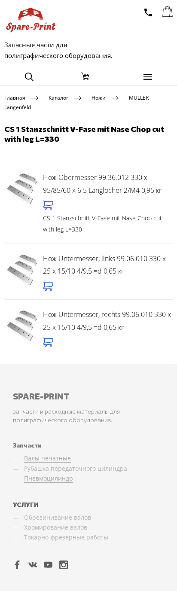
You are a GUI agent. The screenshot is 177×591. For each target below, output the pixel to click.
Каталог (58, 97)
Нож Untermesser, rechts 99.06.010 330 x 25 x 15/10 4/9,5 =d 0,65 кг (107, 321)
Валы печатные (47, 458)
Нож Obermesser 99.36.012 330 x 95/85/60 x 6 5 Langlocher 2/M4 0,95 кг (102, 184)
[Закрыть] (88, 76)
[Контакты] (148, 12)
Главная (14, 97)
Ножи (99, 97)
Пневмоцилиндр (48, 478)
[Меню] (147, 76)
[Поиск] (29, 76)
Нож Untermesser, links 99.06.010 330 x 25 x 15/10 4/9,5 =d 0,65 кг (104, 265)
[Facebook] (17, 564)
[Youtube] (48, 564)
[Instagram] (63, 564)
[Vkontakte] (32, 564)
